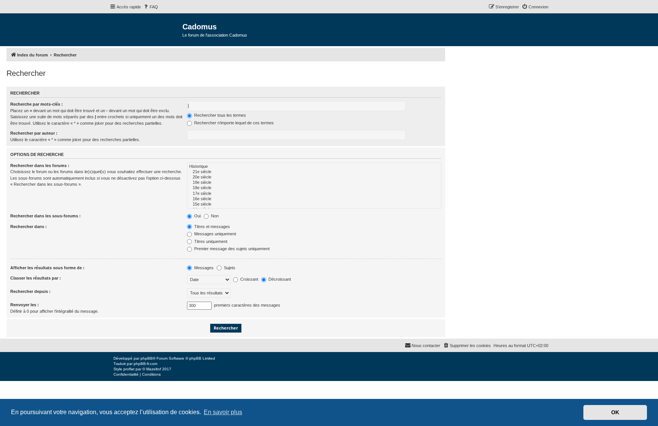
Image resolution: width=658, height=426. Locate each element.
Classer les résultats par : (35, 278)
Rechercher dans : (28, 226)
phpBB (147, 358)
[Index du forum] (146, 29)
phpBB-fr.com (145, 364)
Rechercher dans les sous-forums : (45, 216)
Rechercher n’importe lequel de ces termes (233, 123)
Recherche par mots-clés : (36, 104)
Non (214, 216)
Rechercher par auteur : (33, 133)
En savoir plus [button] (223, 412)
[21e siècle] (314, 172)
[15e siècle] (314, 204)
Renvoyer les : (24, 304)
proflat (128, 369)
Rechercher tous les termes (219, 115)
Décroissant (279, 279)
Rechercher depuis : (30, 291)
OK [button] (615, 412)
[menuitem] (150, 6)
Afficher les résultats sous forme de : (47, 267)
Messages (203, 267)
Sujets (229, 267)
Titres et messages (211, 226)
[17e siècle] (314, 193)
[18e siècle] (314, 188)
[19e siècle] (314, 182)
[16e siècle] (314, 199)
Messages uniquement (214, 233)
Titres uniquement (210, 241)
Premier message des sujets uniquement (231, 248)
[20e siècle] (314, 177)
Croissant (248, 279)
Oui (197, 216)
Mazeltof (153, 369)
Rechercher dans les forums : (39, 165)
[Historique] (314, 166)
